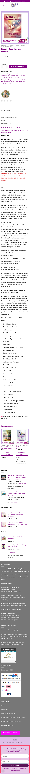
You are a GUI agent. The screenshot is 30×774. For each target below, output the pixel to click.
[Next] (29, 448)
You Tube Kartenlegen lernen (10, 615)
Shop (6, 45)
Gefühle (16, 81)
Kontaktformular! (16, 609)
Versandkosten (21, 459)
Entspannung (22, 81)
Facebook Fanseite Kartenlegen (10, 617)
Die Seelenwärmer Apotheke (21, 447)
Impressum (4, 709)
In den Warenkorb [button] (7, 453)
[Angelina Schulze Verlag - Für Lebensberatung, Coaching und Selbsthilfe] (15, 5)
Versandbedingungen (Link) (9, 630)
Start (2, 45)
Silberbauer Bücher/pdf (12, 75)
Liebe (9, 83)
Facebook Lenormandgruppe (9, 619)
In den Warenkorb (18, 66)
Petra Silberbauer (23, 80)
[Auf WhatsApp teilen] (2, 101)
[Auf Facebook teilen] (5, 101)
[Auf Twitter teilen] (8, 101)
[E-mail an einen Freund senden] (11, 101)
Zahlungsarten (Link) (7, 670)
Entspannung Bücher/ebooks (17, 45)
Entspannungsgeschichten (7, 81)
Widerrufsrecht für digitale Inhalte (11, 721)
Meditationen (4, 83)
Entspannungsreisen (13, 80)
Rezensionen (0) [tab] (6, 124)
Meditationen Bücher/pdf (7, 46)
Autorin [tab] (3, 120)
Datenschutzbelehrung (8, 713)
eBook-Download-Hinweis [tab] (9, 117)
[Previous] (1, 448)
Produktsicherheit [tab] (7, 114)
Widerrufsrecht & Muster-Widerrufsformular (13, 717)
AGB (2, 705)
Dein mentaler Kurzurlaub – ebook (6, 447)
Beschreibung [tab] (5, 110)
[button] (4, 5)
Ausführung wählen (21, 453)
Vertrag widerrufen (8, 725)
